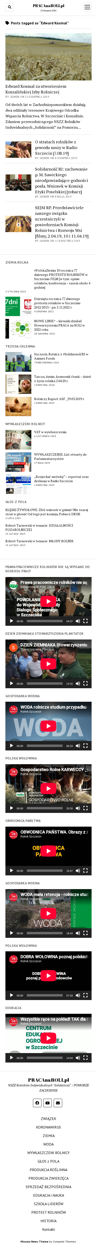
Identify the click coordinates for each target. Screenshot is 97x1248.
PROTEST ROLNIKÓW (48, 1212)
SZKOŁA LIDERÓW (48, 1203)
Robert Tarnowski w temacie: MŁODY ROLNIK (39, 541)
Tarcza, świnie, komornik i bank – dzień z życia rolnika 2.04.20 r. (62, 379)
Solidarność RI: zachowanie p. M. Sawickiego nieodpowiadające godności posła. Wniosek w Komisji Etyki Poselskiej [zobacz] (61, 180)
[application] (48, 601)
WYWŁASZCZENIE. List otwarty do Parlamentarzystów (60, 456)
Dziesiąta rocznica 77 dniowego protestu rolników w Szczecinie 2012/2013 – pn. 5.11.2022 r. (57, 303)
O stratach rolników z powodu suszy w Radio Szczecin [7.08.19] (56, 147)
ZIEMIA (49, 1135)
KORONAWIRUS (48, 1127)
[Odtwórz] (11, 621)
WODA (48, 1144)
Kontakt (48, 1229)
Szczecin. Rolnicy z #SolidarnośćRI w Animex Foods (61, 356)
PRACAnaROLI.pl (48, 5)
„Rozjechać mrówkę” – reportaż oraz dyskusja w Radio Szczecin (61, 479)
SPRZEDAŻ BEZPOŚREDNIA (48, 1186)
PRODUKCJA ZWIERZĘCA (48, 1178)
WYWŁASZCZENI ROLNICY (48, 1152)
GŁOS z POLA (48, 1161)
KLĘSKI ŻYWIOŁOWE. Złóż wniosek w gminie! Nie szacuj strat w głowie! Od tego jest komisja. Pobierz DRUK (46, 512)
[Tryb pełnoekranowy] (85, 621)
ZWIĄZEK (48, 1118)
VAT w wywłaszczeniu (50, 432)
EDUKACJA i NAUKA (48, 1195)
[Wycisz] (78, 621)
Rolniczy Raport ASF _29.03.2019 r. (59, 399)
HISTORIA (48, 1220)
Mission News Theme (34, 1241)
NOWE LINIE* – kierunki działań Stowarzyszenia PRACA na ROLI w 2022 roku (59, 325)
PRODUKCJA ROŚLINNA (48, 1169)
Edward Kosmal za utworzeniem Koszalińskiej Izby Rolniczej (35, 89)
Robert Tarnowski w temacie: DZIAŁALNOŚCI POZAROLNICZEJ (39, 527)
